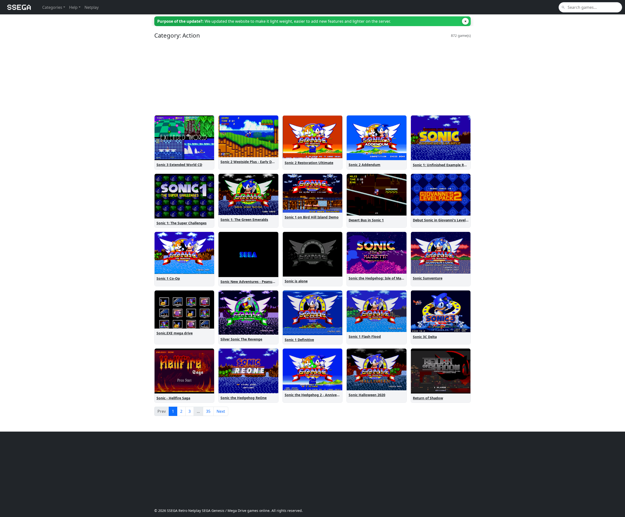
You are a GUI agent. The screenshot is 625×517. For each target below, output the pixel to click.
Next (221, 411)
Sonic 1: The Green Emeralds (244, 219)
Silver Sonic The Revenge (241, 339)
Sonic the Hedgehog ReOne (243, 397)
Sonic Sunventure (427, 278)
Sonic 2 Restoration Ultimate (309, 162)
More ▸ (205, 155)
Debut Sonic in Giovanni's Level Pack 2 (445, 220)
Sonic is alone (296, 281)
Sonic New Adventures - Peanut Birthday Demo (260, 281)
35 (208, 411)
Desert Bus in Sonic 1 (366, 220)
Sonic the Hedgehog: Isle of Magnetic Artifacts (388, 278)
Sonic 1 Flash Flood (365, 336)
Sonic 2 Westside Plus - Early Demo (249, 161)
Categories (52, 7)
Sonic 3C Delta (425, 336)
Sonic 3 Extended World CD (179, 164)
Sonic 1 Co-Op (168, 278)
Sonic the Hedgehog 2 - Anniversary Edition (321, 395)
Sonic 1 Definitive (299, 339)
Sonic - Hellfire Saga (173, 398)
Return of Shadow (428, 398)
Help (73, 7)
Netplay (91, 7)
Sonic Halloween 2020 (367, 395)
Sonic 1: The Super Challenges (181, 223)
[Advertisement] (300, 77)
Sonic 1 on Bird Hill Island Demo (312, 217)
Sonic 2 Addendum (364, 164)
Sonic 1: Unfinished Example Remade (444, 165)
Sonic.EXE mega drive (174, 333)
